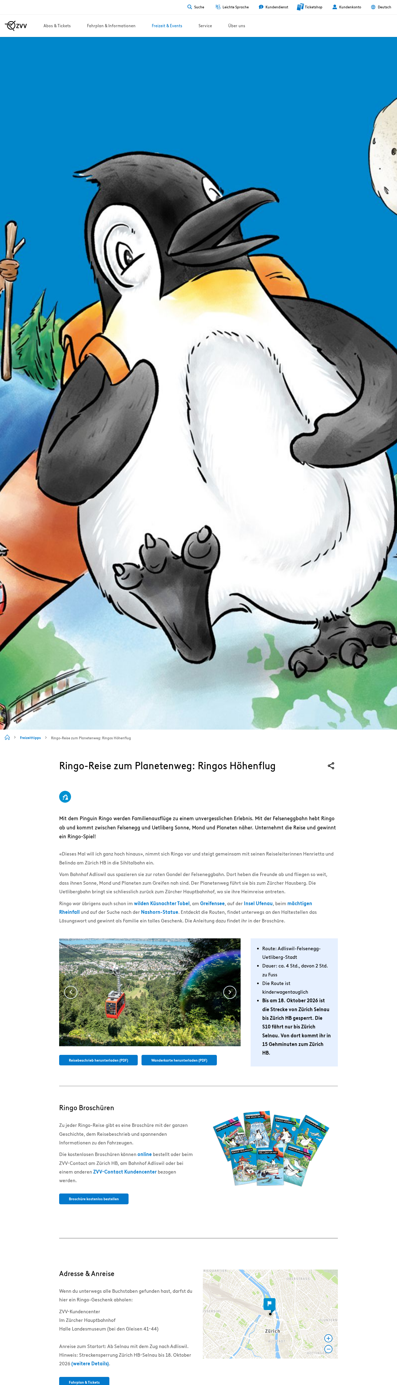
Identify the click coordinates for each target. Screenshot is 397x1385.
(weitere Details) (90, 1363)
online (144, 1154)
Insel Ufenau (258, 903)
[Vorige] (70, 992)
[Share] (331, 766)
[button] (270, 1314)
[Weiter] (229, 992)
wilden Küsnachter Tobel (162, 903)
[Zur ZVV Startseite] (15, 26)
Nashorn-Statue (159, 912)
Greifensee (212, 903)
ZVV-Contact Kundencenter (125, 1172)
